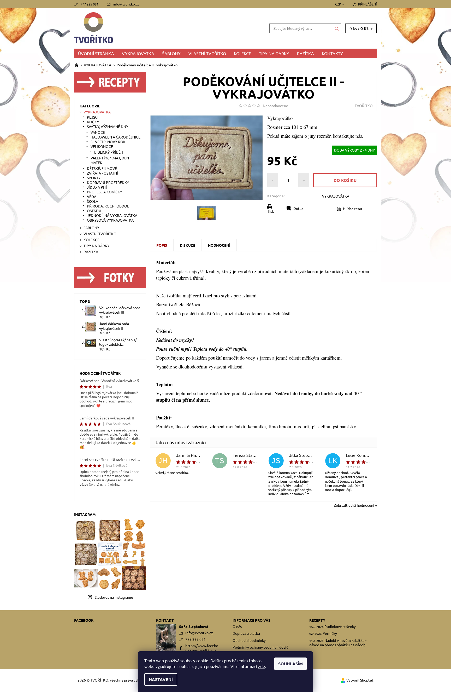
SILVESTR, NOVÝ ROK (108, 141)
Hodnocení (219, 245)
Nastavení (161, 679)
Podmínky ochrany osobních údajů (260, 647)
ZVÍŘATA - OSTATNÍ (102, 173)
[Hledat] (337, 28)
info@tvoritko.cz (126, 4)
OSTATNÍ (94, 210)
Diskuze (187, 245)
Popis (161, 245)
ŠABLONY (171, 53)
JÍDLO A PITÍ (97, 187)
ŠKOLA (92, 201)
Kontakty (332, 53)
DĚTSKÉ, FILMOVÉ (102, 168)
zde (261, 666)
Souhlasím (290, 663)
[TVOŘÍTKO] (149, 27)
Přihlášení (367, 4)
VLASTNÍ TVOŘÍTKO (207, 53)
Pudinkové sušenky (340, 626)
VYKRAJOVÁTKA (138, 53)
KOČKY (93, 121)
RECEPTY (317, 620)
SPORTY (93, 177)
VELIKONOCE (102, 146)
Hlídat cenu (352, 208)
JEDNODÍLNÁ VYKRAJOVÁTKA (112, 215)
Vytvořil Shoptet (359, 680)
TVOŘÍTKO (364, 105)
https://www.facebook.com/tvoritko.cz (201, 648)
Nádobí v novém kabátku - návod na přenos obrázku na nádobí (337, 642)
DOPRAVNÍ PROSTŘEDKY (108, 182)
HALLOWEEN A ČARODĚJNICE (115, 137)
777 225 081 (89, 4)
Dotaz (298, 208)
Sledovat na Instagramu (114, 597)
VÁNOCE (98, 132)
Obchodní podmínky (249, 640)
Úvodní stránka (96, 53)
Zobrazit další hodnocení (354, 505)
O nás (237, 626)
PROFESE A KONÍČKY (104, 191)
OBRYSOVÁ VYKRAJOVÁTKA (110, 220)
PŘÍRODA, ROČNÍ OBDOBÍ (108, 206)
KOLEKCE (242, 53)
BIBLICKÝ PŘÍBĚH (108, 152)
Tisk (270, 211)
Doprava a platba (246, 633)
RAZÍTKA (305, 53)
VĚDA (91, 196)
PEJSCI (92, 117)
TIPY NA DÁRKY (274, 53)
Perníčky (330, 633)
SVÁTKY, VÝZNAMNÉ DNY (107, 126)
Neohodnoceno (275, 105)
